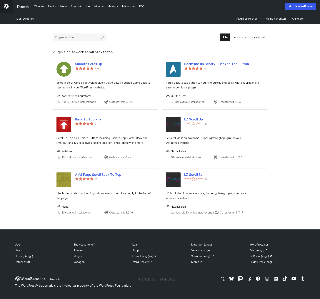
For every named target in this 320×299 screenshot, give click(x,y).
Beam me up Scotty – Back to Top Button (216, 64)
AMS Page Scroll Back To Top (98, 175)
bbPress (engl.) (261, 256)
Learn (135, 244)
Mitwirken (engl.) (201, 244)
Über (18, 244)
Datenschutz (22, 261)
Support (137, 250)
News (18, 250)
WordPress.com (261, 244)
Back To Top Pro (88, 119)
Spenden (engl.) (203, 256)
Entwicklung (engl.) (144, 256)
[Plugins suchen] (102, 37)
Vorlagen (79, 261)
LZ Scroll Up (193, 119)
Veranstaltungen (201, 250)
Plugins (78, 256)
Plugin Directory (24, 18)
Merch (196, 261)
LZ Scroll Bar (194, 175)
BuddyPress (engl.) (263, 261)
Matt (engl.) (259, 250)
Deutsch (55, 279)
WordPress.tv (142, 261)
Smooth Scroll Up (88, 64)
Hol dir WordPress (301, 6)
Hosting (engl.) (24, 256)
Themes (79, 250)
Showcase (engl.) (84, 244)
